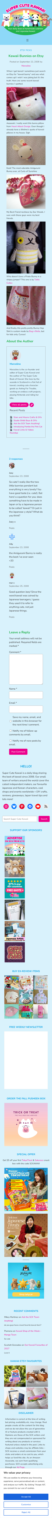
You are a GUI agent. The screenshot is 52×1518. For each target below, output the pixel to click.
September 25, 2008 (19, 586)
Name (13, 688)
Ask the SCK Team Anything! (27, 423)
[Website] (31, 405)
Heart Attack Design (20, 126)
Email (13, 703)
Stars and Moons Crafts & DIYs (28, 417)
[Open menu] (27, 40)
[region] (26, 1493)
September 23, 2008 (19, 476)
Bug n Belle (34, 331)
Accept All (26, 1496)
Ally (11, 544)
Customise (26, 1504)
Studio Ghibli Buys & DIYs (25, 420)
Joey (11, 472)
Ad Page (21, 1467)
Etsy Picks (26, 50)
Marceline (26, 65)
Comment (15, 652)
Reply (11, 528)
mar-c (12, 582)
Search (44, 818)
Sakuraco (39, 1160)
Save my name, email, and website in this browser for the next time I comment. (27, 720)
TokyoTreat (27, 1160)
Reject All (26, 1512)
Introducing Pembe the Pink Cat (28, 426)
